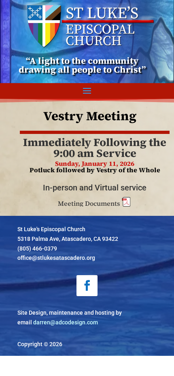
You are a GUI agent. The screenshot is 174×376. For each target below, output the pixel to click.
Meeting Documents (90, 203)
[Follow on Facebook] (87, 285)
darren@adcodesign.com (65, 322)
